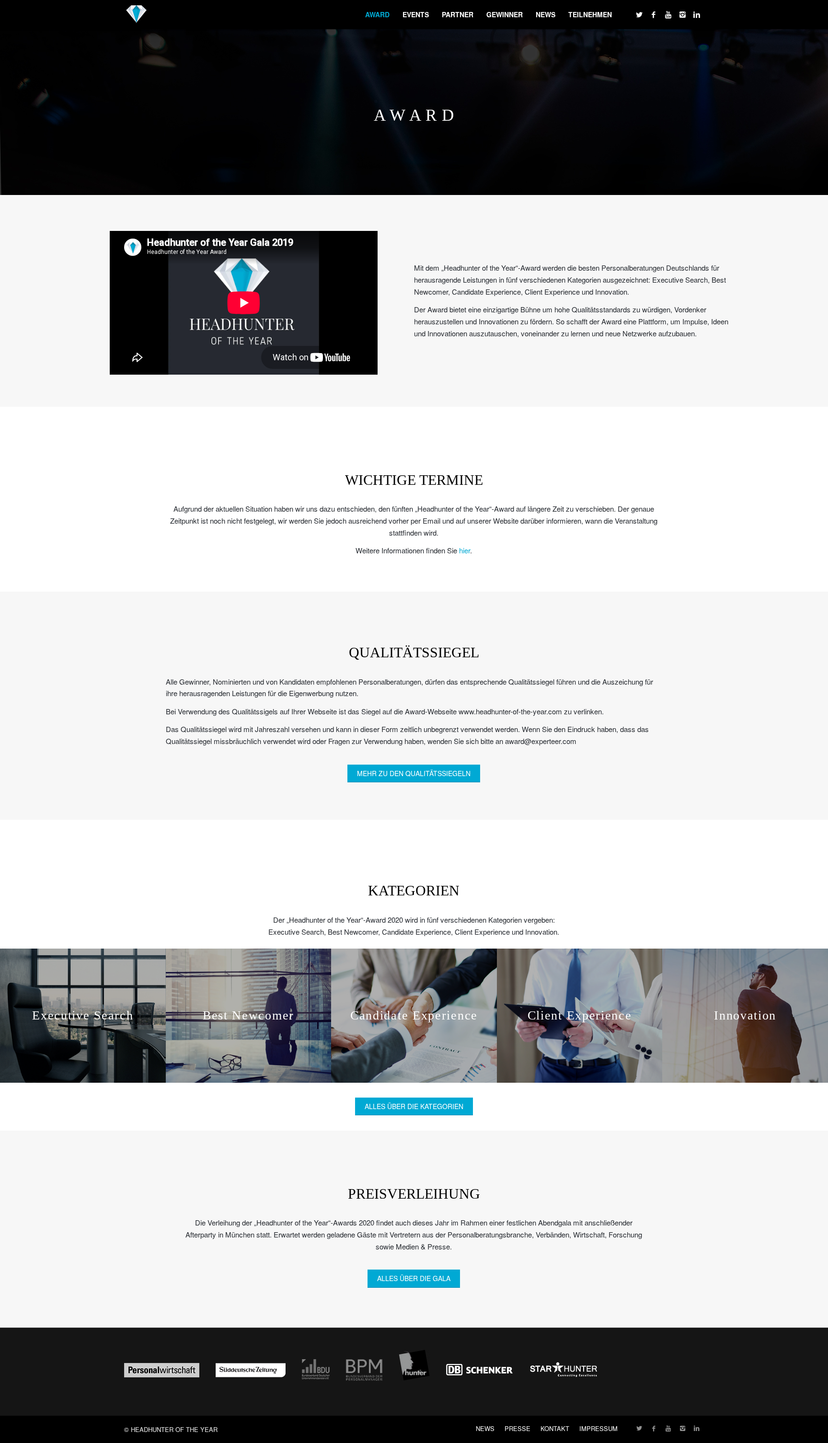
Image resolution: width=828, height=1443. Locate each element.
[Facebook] (653, 14)
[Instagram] (682, 14)
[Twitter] (639, 14)
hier (464, 550)
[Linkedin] (697, 14)
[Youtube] (668, 14)
